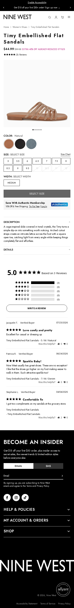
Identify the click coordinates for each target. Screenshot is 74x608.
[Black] (20, 144)
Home (6, 27)
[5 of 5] (40, 129)
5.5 (17, 161)
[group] (37, 7)
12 (67, 169)
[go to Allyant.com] (63, 589)
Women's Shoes (20, 27)
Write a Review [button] (36, 308)
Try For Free (34, 206)
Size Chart (65, 154)
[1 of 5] (33, 129)
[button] (60, 343)
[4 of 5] (39, 129)
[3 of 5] (37, 129)
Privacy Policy (64, 603)
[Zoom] (37, 93)
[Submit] (62, 476)
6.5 (37, 161)
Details (8, 249)
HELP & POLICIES (19, 509)
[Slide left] (3, 7)
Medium (12, 182)
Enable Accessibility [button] (37, 2)
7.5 (56, 161)
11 (58, 169)
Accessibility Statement (26, 603)
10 (38, 169)
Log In (44, 206)
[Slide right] (70, 7)
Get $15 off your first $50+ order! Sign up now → (37, 7)
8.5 (8, 168)
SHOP (9, 531)
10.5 (48, 169)
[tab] (18, 466)
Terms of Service (47, 603)
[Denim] (31, 144)
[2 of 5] (35, 129)
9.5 (27, 168)
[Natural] (9, 144)
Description (12, 222)
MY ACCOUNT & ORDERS (26, 520)
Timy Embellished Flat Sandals (22, 340)
